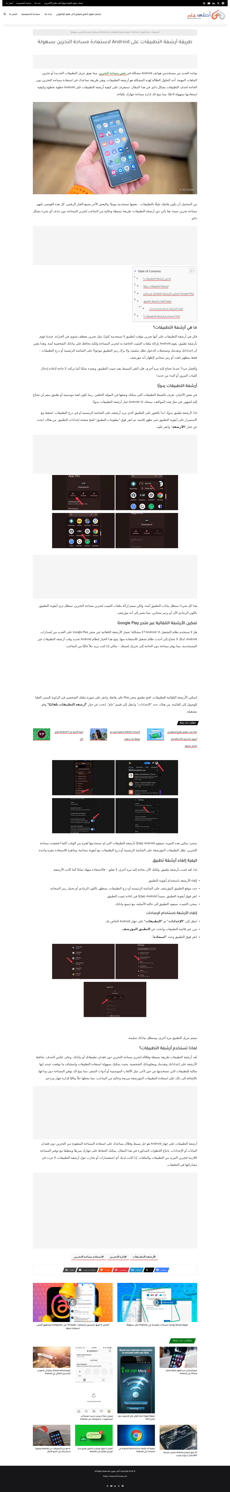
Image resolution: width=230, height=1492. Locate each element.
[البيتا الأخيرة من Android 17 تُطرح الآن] (41, 734)
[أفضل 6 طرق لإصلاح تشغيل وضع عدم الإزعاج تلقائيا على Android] (94, 1435)
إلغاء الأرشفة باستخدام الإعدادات (166, 309)
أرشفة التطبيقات (143, 1257)
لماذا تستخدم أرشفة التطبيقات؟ (161, 316)
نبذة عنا (37, 3)
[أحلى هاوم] (206, 14)
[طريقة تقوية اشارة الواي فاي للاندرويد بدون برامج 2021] (136, 1380)
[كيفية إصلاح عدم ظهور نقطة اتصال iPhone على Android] (178, 1357)
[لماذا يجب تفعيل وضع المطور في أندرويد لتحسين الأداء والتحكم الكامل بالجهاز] (155, 734)
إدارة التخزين (117, 1257)
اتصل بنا (9, 3)
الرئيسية (155, 32)
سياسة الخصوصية (23, 3)
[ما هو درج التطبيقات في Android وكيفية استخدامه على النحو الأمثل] (51, 1435)
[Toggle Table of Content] (190, 270)
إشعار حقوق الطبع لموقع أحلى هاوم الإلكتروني (63, 3)
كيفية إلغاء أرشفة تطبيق (157, 301)
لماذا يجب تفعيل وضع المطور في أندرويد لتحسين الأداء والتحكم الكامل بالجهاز (182, 739)
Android (135, 32)
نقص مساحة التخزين (113, 73)
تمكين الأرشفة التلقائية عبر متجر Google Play (168, 294)
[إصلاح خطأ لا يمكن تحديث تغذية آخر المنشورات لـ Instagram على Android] (94, 1380)
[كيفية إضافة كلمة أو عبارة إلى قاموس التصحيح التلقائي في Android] (51, 1357)
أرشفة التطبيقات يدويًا (156, 286)
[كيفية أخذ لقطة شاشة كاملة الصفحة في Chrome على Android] (136, 1435)
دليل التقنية (145, 32)
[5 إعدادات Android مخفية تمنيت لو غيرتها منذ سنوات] (98, 734)
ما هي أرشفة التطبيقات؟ (157, 279)
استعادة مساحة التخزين (88, 1257)
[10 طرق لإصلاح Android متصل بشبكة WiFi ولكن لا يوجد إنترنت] (178, 1437)
